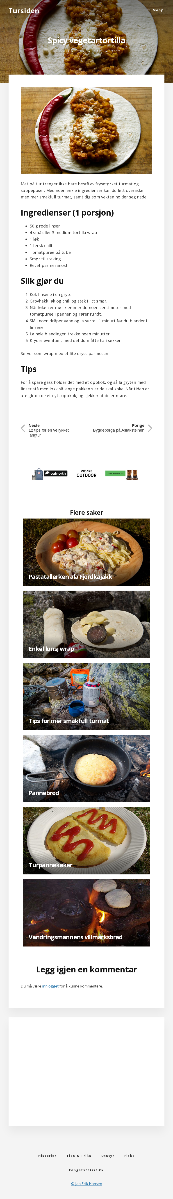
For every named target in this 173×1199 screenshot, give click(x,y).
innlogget (50, 986)
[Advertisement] (86, 1076)
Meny (158, 10)
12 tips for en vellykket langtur (49, 430)
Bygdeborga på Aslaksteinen (118, 428)
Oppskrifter (64, 51)
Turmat (85, 51)
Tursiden (24, 10)
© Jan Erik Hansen (86, 1183)
